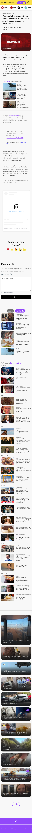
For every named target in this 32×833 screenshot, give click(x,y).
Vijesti (14, 7)
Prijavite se (16, 297)
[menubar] (29, 2)
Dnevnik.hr (6, 7)
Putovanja (30, 7)
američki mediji (14, 116)
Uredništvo (4, 828)
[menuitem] (29, 2)
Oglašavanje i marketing (16, 828)
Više (16, 804)
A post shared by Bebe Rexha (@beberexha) (16, 228)
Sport (22, 7)
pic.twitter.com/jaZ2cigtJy (14, 138)
